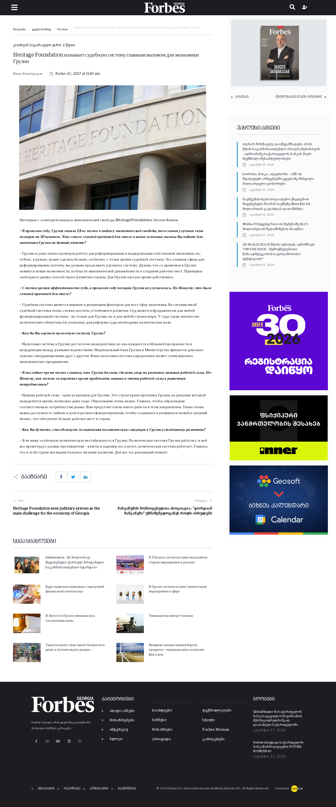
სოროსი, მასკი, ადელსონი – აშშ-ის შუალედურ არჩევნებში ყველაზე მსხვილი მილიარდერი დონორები (278, 179)
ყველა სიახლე (41, 29)
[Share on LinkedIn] (85, 477)
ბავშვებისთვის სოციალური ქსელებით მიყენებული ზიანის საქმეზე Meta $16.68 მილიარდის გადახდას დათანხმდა (276, 204)
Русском (62, 29)
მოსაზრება (162, 729)
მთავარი (19, 29)
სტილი (208, 720)
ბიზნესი (159, 720)
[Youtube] (58, 741)
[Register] (305, 7)
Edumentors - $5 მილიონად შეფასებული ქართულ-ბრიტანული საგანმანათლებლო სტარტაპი (75, 562)
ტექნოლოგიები (216, 710)
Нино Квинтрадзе (28, 74)
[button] (14, 7)
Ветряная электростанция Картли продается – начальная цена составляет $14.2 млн (176, 649)
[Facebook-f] (36, 741)
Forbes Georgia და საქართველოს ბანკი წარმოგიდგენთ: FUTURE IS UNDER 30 (278, 747)
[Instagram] (47, 741)
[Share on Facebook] (61, 477)
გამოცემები (213, 739)
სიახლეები (162, 710)
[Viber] (80, 741)
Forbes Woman (215, 729)
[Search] (292, 7)
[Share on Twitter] (73, 477)
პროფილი (161, 739)
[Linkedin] (69, 741)
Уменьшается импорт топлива (171, 616)
